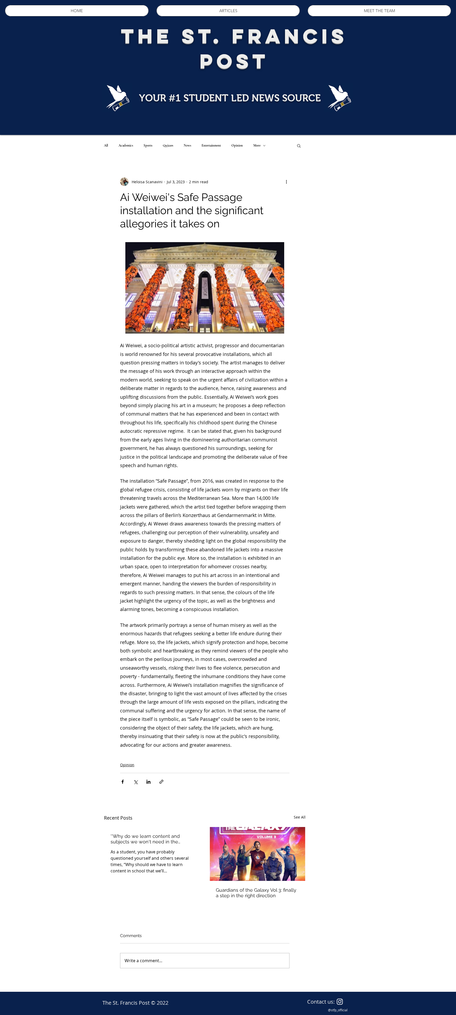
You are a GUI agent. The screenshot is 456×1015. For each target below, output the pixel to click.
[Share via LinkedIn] (148, 781)
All (106, 145)
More (256, 145)
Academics (125, 145)
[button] (298, 145)
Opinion (237, 145)
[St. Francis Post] (340, 1002)
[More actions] (286, 181)
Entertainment (211, 145)
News (187, 145)
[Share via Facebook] (122, 781)
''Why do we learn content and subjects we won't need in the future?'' (145, 838)
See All (300, 817)
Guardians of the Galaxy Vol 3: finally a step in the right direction (256, 892)
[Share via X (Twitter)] (135, 781)
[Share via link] (161, 781)
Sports (148, 145)
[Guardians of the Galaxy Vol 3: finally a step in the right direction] (257, 854)
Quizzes (168, 145)
